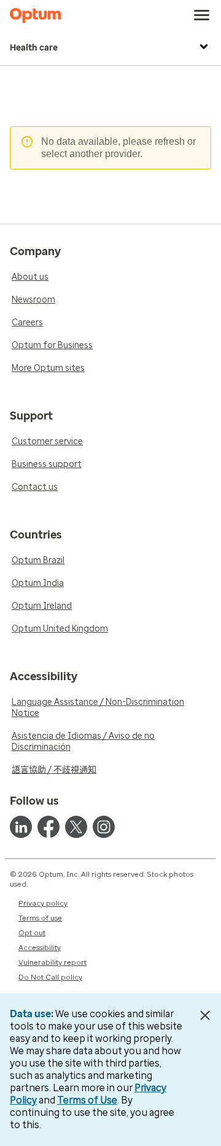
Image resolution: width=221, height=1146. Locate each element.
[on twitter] (76, 827)
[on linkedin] (21, 827)
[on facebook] (48, 827)
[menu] (202, 15)
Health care (34, 48)
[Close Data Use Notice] (204, 1015)
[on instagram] (104, 827)
